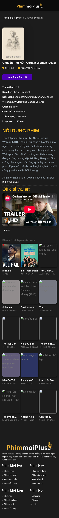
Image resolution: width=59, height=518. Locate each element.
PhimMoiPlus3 (8, 454)
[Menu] (4, 5)
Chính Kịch (9, 68)
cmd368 (47, 509)
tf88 (31, 509)
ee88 (54, 512)
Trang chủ (8, 17)
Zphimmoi (36, 496)
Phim (19, 17)
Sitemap (35, 500)
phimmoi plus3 (10, 181)
